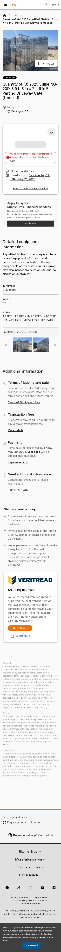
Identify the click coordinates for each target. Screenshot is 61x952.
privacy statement (38, 937)
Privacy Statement (19, 897)
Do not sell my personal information (30, 900)
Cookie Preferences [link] (30, 903)
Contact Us (45, 835)
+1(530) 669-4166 (18, 490)
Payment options (18, 462)
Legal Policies (40, 897)
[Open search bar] (46, 5)
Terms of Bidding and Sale (24, 402)
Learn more (23, 635)
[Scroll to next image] (55, 344)
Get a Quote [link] (20, 628)
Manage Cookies (11, 937)
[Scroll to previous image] (6, 344)
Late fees (33, 451)
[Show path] (16, 15)
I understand (31, 945)
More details (15, 430)
